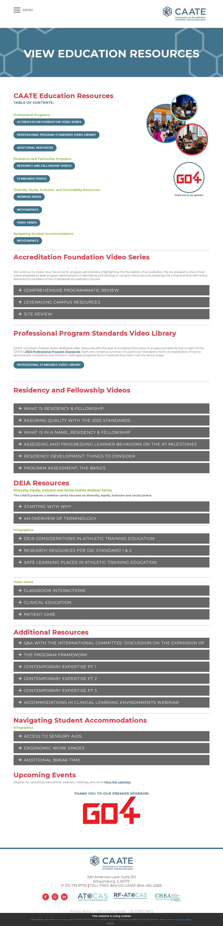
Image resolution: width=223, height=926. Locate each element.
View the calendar (117, 782)
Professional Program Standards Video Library (56, 134)
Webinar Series (29, 196)
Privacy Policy (80, 911)
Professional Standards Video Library (49, 364)
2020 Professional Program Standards (52, 351)
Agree (110, 923)
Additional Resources (35, 147)
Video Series (27, 222)
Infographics (28, 209)
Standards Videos (32, 178)
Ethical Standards (111, 911)
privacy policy (183, 919)
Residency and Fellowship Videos (44, 165)
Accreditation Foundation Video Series (49, 121)
